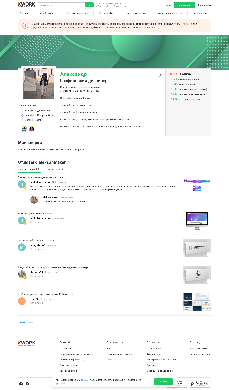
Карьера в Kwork (68, 370)
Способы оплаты (69, 365)
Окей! (163, 381)
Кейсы (110, 359)
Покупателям (154, 348)
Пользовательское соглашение (76, 354)
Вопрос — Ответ (199, 348)
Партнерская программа (120, 354)
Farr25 (34, 299)
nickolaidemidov (40, 182)
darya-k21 (36, 272)
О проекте (65, 348)
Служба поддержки (200, 354)
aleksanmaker (50, 197)
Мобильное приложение (160, 370)
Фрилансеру (204, 5)
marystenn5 (37, 245)
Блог (109, 348)
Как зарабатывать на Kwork (161, 359)
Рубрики (151, 365)
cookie (84, 379)
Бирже (151, 27)
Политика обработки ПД (73, 359)
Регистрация (185, 5)
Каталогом (108, 27)
